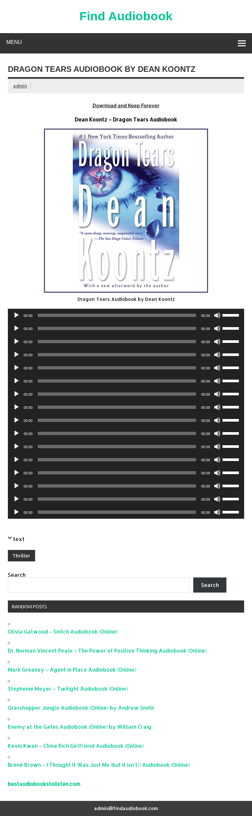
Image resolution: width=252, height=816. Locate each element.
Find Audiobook (126, 16)
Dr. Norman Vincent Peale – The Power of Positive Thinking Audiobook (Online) (107, 650)
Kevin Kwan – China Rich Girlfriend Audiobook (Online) (76, 745)
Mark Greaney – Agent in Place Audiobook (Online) (72, 669)
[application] (126, 315)
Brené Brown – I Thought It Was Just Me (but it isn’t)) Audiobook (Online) (99, 764)
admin (20, 86)
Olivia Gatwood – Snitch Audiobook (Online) (63, 631)
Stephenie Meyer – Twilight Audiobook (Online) (68, 688)
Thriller (21, 556)
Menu (14, 42)
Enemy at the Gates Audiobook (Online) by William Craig (80, 726)
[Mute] (217, 315)
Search (17, 574)
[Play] (16, 315)
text (19, 538)
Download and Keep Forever (126, 105)
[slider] (231, 315)
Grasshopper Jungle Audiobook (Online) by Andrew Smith (81, 707)
